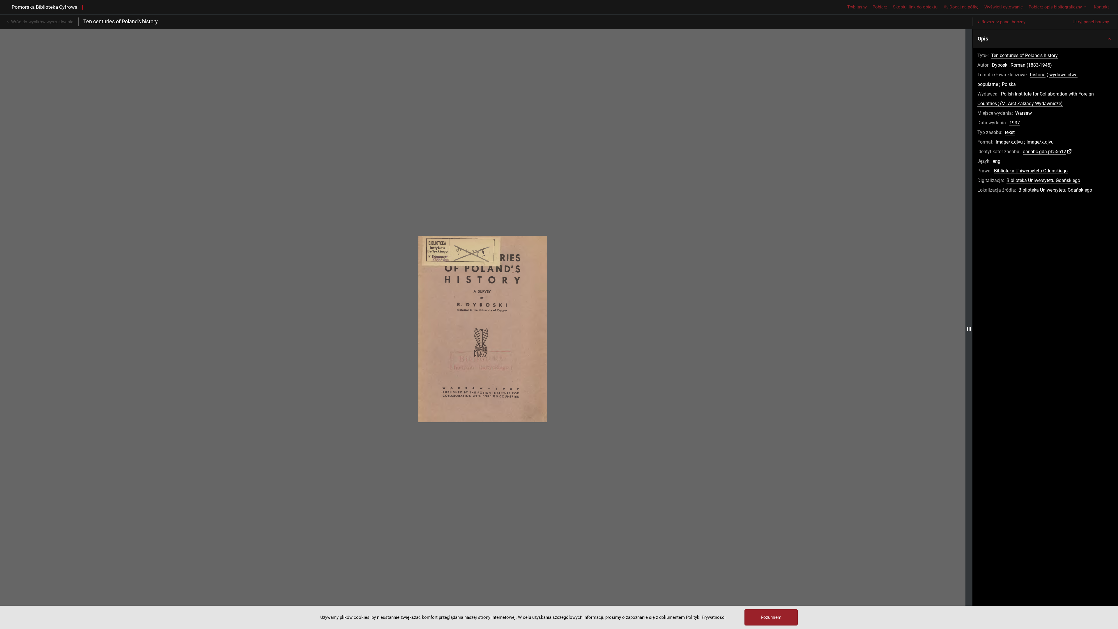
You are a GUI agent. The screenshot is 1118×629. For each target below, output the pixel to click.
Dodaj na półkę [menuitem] (964, 7)
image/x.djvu (1009, 142)
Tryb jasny (857, 7)
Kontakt (1101, 7)
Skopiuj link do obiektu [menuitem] (915, 7)
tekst (1010, 132)
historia (1038, 74)
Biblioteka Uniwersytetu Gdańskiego (1031, 171)
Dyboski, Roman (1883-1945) (1022, 65)
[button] (1045, 38)
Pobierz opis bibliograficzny (1055, 7)
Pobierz (880, 7)
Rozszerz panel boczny (1003, 21)
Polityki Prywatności (706, 617)
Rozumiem (771, 617)
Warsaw (1023, 113)
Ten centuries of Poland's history (1024, 55)
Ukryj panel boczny (1091, 21)
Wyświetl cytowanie (1003, 7)
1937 (1014, 123)
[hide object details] (968, 329)
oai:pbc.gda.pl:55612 (1044, 151)
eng (996, 161)
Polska (1009, 84)
